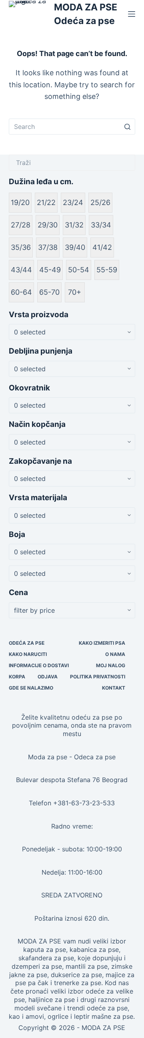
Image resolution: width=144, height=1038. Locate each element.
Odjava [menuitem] (48, 677)
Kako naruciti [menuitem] (28, 654)
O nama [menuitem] (115, 654)
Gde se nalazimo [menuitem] (31, 688)
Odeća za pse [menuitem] (26, 643)
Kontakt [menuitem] (113, 688)
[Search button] (127, 127)
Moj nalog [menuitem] (110, 665)
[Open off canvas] (131, 14)
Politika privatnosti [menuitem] (97, 677)
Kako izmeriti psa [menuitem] (102, 643)
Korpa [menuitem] (17, 677)
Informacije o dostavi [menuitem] (39, 665)
